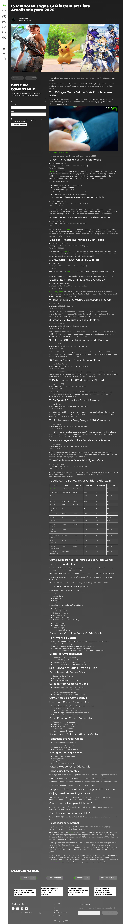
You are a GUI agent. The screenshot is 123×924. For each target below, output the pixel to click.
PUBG (51, 209)
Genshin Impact (69, 229)
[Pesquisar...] (4, 54)
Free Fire (52, 171)
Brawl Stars (70, 272)
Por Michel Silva (23, 18)
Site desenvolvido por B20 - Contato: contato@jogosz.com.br (30, 913)
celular (71, 832)
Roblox (66, 252)
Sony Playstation (107, 878)
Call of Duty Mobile (56, 292)
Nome (13, 105)
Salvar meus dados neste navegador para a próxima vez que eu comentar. (28, 120)
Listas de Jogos (17, 78)
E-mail (13, 111)
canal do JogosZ (55, 862)
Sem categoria (28, 878)
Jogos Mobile (31, 78)
